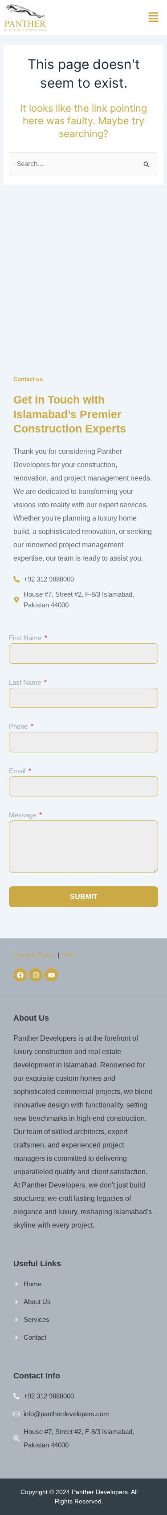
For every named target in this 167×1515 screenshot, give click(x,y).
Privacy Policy (34, 955)
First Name (26, 638)
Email (18, 771)
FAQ (68, 955)
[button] (154, 17)
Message (23, 815)
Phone (19, 726)
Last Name (26, 682)
